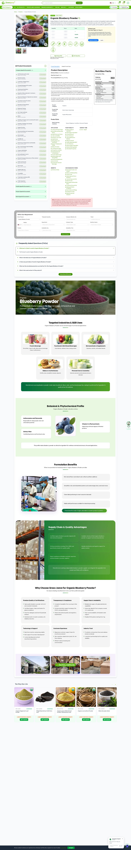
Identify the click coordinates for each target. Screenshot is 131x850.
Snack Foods (69, 174)
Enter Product (20, 216)
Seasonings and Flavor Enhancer (71, 176)
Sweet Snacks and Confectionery (56, 152)
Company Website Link (71, 216)
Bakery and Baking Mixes (71, 172)
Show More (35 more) (65, 274)
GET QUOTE (24, 719)
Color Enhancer (69, 143)
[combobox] (53, 225)
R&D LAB (57, 7)
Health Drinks (55, 139)
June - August (84, 129)
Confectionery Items (56, 148)
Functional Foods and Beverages (56, 163)
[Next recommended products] (115, 684)
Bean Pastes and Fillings (71, 190)
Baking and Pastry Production (70, 187)
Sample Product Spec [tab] (66, 66)
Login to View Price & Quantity (24, 717)
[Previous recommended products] (112, 684)
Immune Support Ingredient (72, 145)
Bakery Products (55, 146)
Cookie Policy (63, 847)
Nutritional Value (55, 169)
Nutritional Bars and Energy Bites (56, 157)
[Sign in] (128, 3)
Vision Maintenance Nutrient (70, 138)
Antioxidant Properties (71, 148)
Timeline (19, 228)
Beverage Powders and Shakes (71, 170)
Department (44, 222)
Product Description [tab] (55, 66)
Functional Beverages (56, 154)
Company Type (69, 222)
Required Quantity (46, 216)
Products (21, 11)
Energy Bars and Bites (57, 150)
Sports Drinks (55, 161)
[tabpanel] (83, 138)
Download (43, 74)
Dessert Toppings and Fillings (57, 144)
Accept (71, 847)
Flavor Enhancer (70, 136)
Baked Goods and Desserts (70, 194)
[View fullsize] (45, 44)
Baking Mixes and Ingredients (55, 141)
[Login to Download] (45, 66)
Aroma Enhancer (70, 134)
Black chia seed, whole (104, 711)
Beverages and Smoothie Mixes (71, 183)
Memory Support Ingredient (70, 130)
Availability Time (69, 228)
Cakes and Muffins (56, 136)
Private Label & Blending (33, 7)
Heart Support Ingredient (71, 132)
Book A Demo (78, 7)
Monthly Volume (93, 222)
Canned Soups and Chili (71, 179)
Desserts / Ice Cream (56, 137)
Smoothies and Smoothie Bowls (57, 132)
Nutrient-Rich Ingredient (71, 147)
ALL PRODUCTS (20, 7)
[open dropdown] (24, 7)
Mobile (25, 222)
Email (92, 216)
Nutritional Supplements (57, 159)
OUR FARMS (71, 7)
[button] (129, 425)
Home (15, 11)
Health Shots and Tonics (57, 134)
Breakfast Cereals (70, 191)
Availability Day (45, 228)
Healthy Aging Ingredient (71, 142)
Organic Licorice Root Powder (85, 711)
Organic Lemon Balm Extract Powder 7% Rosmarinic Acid (64, 711)
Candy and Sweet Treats (57, 129)
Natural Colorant (70, 140)
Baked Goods (69, 180)
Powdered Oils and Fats (71, 185)
